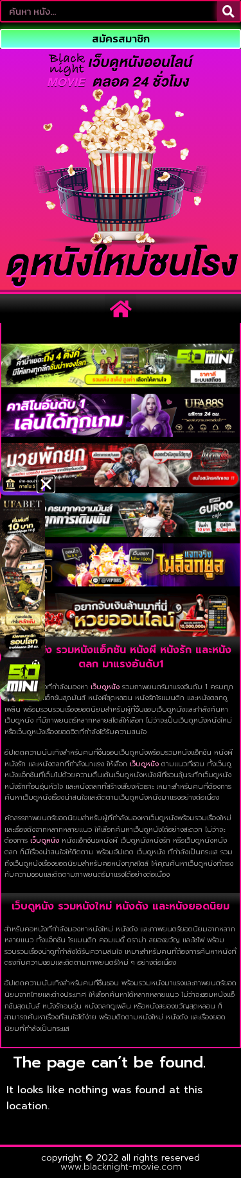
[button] (120, 308)
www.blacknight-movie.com (120, 1167)
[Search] (228, 11)
